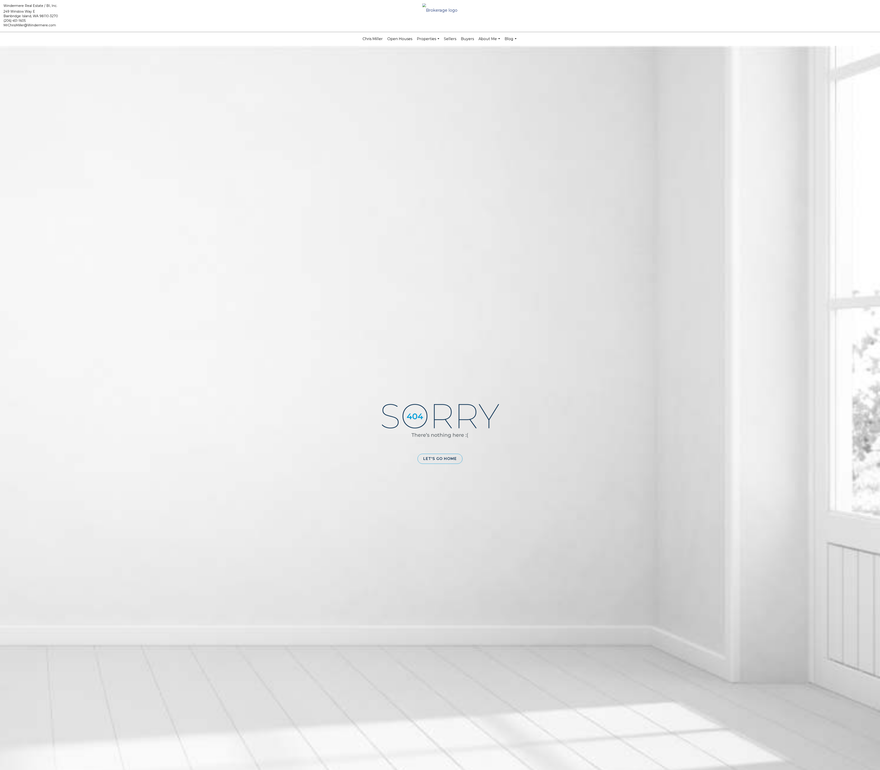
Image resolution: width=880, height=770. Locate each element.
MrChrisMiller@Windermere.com (29, 25)
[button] (440, 459)
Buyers (467, 39)
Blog (511, 41)
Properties (428, 41)
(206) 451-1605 (14, 21)
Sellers (450, 39)
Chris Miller (373, 39)
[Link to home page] (439, 10)
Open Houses (399, 39)
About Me (489, 41)
